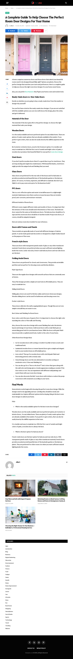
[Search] (66, 3)
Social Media (8, 614)
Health (7, 580)
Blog (6, 552)
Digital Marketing (10, 557)
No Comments (44, 25)
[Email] (7, 102)
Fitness (7, 569)
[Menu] (7, 3)
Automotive (8, 549)
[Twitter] (7, 88)
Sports (7, 617)
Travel (7, 623)
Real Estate (8, 606)
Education (8, 560)
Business (7, 554)
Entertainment (9, 563)
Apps (6, 546)
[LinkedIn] (7, 93)
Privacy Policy (41, 648)
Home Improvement (11, 586)
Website (7, 628)
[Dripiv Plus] (36, 3)
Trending (7, 625)
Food (6, 571)
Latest (7, 591)
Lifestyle (7, 597)
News (6, 600)
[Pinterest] (7, 97)
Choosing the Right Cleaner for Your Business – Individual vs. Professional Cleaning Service (20, 527)
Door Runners (29, 92)
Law (6, 594)
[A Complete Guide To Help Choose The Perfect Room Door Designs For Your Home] (36, 55)
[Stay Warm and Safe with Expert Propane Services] (20, 488)
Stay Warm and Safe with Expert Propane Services (18, 500)
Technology (8, 620)
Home (7, 13)
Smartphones (9, 611)
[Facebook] (7, 84)
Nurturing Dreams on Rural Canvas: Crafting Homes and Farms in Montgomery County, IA (51, 500)
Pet (6, 603)
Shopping (8, 608)
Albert (12, 25)
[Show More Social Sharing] (46, 30)
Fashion (7, 566)
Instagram (8, 588)
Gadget (7, 574)
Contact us (31, 648)
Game (7, 577)
